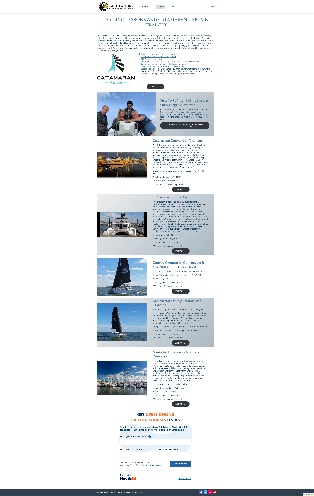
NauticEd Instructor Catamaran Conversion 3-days (164, 66)
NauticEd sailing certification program (181, 113)
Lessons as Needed (150, 68)
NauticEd (184, 35)
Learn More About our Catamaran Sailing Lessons (185, 125)
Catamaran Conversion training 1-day (158, 56)
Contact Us (155, 86)
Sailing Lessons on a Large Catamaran (158, 54)
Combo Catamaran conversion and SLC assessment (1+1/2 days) (170, 61)
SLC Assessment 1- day (151, 59)
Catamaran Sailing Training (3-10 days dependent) (164, 64)
